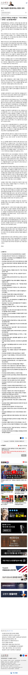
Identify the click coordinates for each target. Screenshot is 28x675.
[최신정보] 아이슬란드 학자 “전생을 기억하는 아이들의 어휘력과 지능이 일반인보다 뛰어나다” (14, 393)
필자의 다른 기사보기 (6, 12)
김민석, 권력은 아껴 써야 (7, 642)
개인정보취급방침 (4, 658)
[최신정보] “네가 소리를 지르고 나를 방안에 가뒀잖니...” (14, 365)
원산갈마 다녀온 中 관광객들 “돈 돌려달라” (11, 650)
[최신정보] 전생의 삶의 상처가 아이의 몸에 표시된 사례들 (14, 261)
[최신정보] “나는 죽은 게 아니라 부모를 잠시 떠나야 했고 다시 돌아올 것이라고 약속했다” (14, 310)
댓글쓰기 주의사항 (23, 445)
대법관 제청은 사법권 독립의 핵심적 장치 (11, 644)
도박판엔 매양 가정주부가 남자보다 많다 (11, 635)
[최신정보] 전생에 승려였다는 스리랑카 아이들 (12, 373)
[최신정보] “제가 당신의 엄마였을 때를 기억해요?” (13, 364)
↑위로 (25, 438)
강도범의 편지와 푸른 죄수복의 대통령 (10, 633)
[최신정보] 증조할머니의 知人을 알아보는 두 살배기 (13, 353)
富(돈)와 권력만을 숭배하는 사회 (9, 639)
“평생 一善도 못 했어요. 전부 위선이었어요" (11, 648)
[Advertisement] (14, 613)
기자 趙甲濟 (10, 658)
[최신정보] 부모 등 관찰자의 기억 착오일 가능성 (12, 406)
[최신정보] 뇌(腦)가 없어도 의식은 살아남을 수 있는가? (14, 422)
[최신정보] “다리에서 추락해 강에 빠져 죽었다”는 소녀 (14, 385)
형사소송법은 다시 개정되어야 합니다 (10, 640)
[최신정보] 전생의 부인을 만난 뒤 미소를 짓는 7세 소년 (14, 367)
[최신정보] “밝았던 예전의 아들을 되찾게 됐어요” (13, 294)
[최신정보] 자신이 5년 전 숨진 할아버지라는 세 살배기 (14, 254)
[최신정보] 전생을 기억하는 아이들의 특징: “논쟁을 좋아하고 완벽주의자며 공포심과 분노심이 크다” (14, 396)
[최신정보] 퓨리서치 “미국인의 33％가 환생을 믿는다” (14, 256)
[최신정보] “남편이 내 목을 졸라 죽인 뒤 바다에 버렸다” (14, 378)
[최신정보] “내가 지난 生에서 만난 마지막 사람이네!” (13, 380)
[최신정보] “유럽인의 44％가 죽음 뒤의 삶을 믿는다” (13, 391)
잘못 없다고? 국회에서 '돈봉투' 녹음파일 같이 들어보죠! (14, 637)
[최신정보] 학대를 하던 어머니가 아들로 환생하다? (13, 358)
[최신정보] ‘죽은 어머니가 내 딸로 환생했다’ (11, 348)
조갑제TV (14, 658)
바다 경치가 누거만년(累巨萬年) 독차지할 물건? (12, 646)
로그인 (24, 455)
